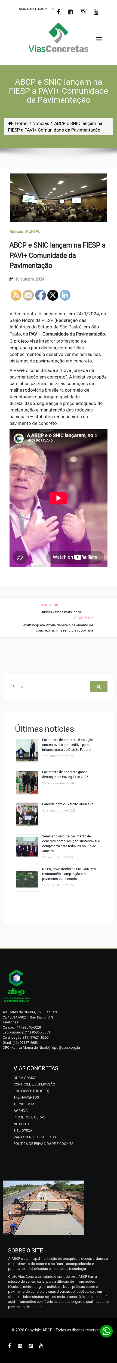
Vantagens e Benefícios (35, 1137)
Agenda (21, 1111)
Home (21, 123)
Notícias (16, 231)
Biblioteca (23, 1131)
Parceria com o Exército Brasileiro (67, 804)
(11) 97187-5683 (25, 1043)
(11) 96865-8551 (37, 1032)
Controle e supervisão (34, 1084)
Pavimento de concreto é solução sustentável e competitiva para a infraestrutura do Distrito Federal (67, 745)
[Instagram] (83, 12)
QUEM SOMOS (25, 1078)
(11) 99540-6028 (28, 1027)
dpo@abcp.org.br (66, 1047)
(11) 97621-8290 (35, 1037)
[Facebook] (58, 12)
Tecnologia (24, 1104)
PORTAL (33, 231)
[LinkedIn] (70, 12)
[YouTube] (96, 12)
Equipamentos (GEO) (31, 1091)
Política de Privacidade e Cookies (43, 1144)
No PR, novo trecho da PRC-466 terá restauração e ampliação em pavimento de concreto (69, 874)
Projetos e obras (29, 1117)
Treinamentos (26, 1097)
